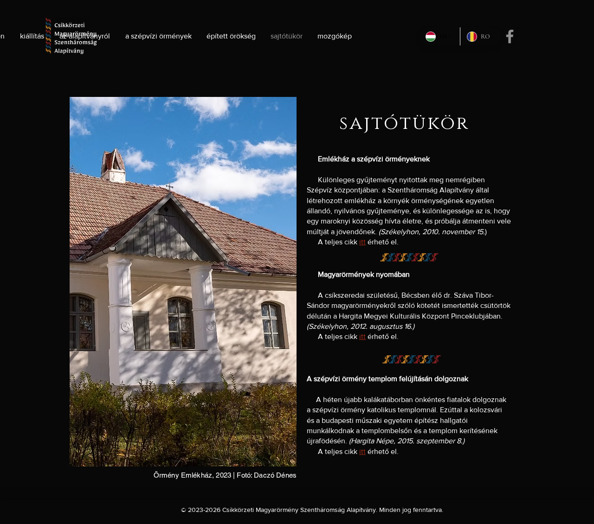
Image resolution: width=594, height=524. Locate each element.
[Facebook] (510, 36)
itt (362, 242)
